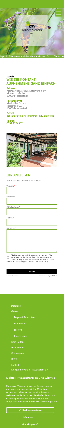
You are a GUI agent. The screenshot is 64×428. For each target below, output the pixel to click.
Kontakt (15, 364)
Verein (14, 311)
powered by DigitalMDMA (48, 276)
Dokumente (20, 323)
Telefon (10, 218)
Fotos (14, 358)
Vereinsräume (18, 353)
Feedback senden (13, 276)
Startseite (16, 305)
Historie (18, 329)
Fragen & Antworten (24, 317)
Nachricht (11, 228)
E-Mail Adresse (13, 207)
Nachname (12, 197)
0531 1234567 (15, 123)
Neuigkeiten (17, 347)
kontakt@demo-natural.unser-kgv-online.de (30, 115)
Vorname (11, 186)
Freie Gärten (17, 341)
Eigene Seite (20, 335)
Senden (32, 271)
